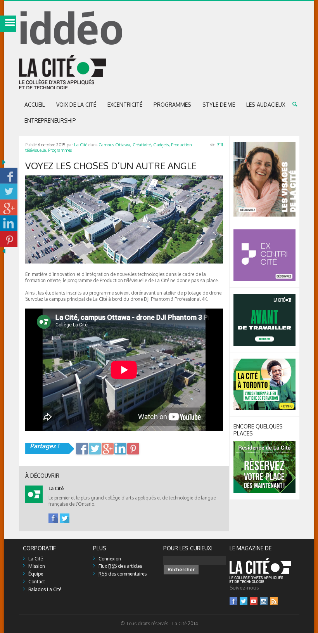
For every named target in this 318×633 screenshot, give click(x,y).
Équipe (35, 574)
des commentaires (123, 574)
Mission (36, 566)
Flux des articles (120, 566)
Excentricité (124, 104)
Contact (36, 581)
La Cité (80, 144)
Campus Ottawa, (115, 144)
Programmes (172, 104)
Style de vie (218, 104)
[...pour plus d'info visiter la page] (264, 145)
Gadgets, (161, 144)
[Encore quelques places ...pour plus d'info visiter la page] (264, 444)
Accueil (34, 104)
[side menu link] (8, 24)
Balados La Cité (44, 589)
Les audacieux (265, 104)
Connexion (110, 559)
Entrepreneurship (50, 120)
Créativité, (142, 144)
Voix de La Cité (76, 104)
